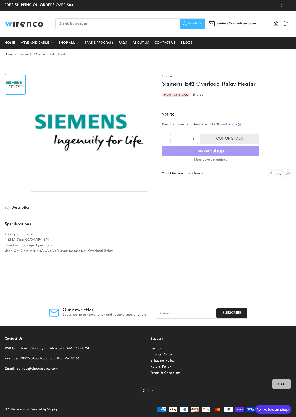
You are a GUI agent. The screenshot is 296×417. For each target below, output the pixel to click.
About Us (141, 43)
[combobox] (131, 23)
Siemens (167, 76)
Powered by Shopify (43, 409)
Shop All (67, 43)
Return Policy (160, 366)
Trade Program (99, 43)
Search (155, 348)
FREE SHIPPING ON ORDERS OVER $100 (39, 5)
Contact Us (164, 43)
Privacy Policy (161, 354)
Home (10, 43)
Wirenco (22, 409)
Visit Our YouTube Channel (183, 173)
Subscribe (231, 313)
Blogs (186, 43)
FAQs (123, 43)
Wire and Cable (35, 43)
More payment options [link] (210, 159)
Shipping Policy (162, 360)
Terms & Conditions (165, 373)
